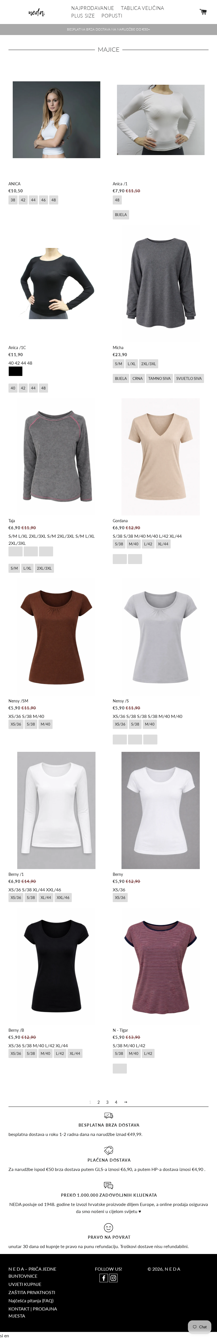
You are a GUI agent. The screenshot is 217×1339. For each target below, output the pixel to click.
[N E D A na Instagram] (113, 1278)
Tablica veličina (142, 8)
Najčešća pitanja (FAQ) (30, 1300)
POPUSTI (111, 16)
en (6, 1335)
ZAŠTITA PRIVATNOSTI (31, 1292)
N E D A (172, 1268)
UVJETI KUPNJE (24, 1284)
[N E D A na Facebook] (104, 1278)
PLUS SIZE (83, 16)
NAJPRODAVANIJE (92, 8)
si (2, 1335)
